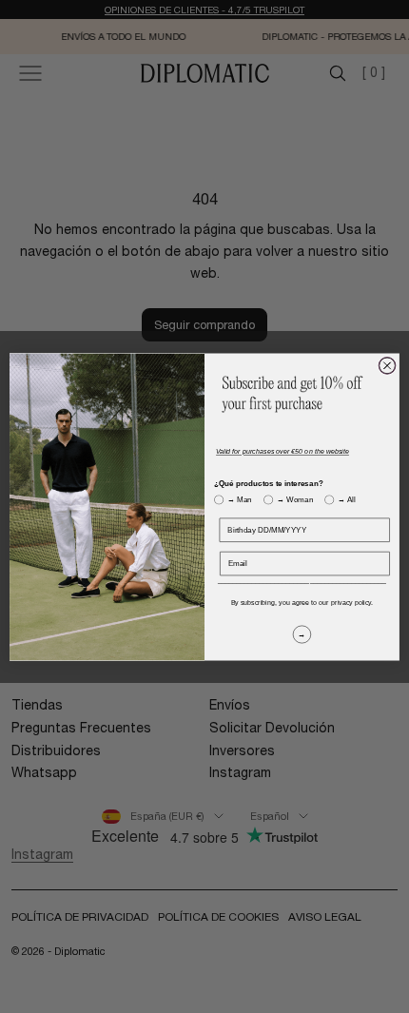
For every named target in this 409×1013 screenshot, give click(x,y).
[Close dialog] (387, 365)
